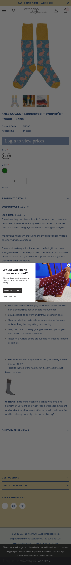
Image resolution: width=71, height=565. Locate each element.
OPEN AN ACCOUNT (12, 290)
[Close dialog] (68, 265)
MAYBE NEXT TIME (10, 296)
